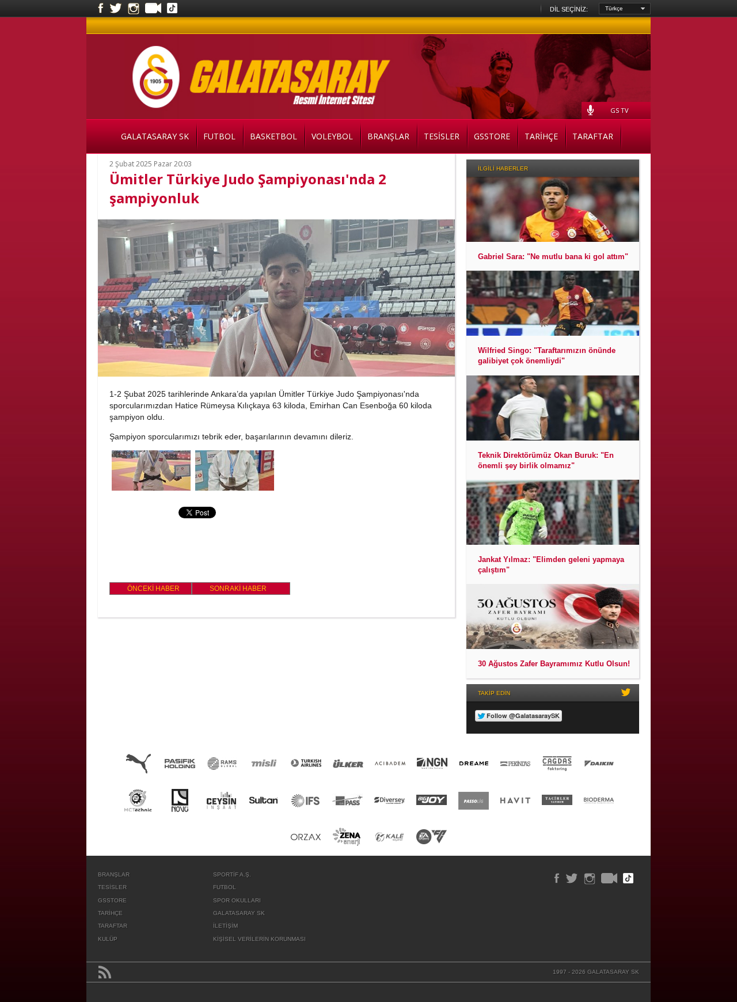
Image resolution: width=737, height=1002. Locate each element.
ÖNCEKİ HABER (153, 588)
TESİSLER (441, 136)
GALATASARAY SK (155, 136)
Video (153, 9)
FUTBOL (219, 136)
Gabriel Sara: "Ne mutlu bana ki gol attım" (553, 256)
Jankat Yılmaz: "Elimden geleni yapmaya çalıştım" (551, 564)
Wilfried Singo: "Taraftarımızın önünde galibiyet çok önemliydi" (547, 355)
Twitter (115, 8)
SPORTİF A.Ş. (232, 874)
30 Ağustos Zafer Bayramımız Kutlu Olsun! (554, 663)
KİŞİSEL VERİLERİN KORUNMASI (259, 939)
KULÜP (107, 939)
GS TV (619, 110)
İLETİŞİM (225, 926)
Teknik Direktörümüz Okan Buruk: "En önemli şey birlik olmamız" (546, 460)
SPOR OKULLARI (237, 900)
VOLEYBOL (332, 136)
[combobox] (625, 8)
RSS (105, 972)
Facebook (101, 8)
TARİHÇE (541, 136)
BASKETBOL (273, 136)
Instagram (133, 8)
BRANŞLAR (388, 136)
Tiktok (172, 9)
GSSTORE (492, 136)
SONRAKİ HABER (238, 588)
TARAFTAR (592, 136)
